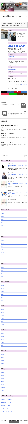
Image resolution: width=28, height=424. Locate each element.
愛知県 (2, 294)
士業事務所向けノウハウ (6, 405)
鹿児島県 (3, 387)
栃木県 (2, 243)
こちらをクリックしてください (14, 56)
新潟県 (2, 267)
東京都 (2, 252)
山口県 (2, 345)
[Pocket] (5, 94)
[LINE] (13, 94)
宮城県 (2, 228)
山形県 (2, 225)
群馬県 (2, 246)
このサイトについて (5, 408)
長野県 (2, 288)
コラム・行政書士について (6, 411)
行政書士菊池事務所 (12, 69)
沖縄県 (2, 390)
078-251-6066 (16, 46)
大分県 (2, 381)
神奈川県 (3, 257)
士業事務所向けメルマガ (6, 402)
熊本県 (2, 384)
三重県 (2, 300)
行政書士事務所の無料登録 (10, 1)
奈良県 (2, 321)
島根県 (2, 336)
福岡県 (2, 372)
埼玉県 (2, 249)
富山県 (2, 270)
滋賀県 (2, 309)
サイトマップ (18, 1)
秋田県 (2, 219)
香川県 (2, 354)
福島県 (2, 230)
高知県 (2, 363)
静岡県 (2, 291)
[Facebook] (10, 92)
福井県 (2, 276)
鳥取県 (2, 333)
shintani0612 (24, 84)
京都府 (2, 312)
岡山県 (2, 339)
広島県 (2, 342)
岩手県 (2, 222)
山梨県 (2, 285)
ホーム (2, 1)
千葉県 (2, 255)
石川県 (2, 273)
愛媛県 (2, 360)
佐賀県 (2, 375)
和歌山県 (3, 324)
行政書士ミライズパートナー (8, 142)
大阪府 (2, 315)
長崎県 (2, 378)
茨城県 (2, 240)
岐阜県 (2, 297)
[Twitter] (4, 92)
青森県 (2, 216)
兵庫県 (2, 318)
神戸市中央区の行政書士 (21, 81)
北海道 (2, 213)
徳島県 (2, 357)
